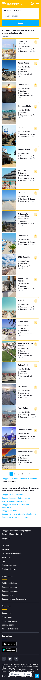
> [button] (29, 474)
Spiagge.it (5, 479)
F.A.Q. (4, 561)
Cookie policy (7, 613)
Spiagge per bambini (9, 511)
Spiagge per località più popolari (14, 599)
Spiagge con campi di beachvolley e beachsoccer (15, 506)
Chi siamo (5, 545)
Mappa (16, 674)
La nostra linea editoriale (11, 553)
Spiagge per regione (9, 587)
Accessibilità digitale (10, 629)
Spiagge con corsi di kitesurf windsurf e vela (19, 514)
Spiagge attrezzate (9, 498)
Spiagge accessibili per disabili (14, 501)
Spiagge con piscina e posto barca (15, 517)
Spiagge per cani (24, 498)
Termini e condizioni (9, 621)
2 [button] (14, 474)
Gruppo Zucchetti (16, 534)
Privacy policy (7, 617)
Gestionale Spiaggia (9, 565)
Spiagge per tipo (8, 595)
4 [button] (22, 474)
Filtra (28, 674)
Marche (15, 479)
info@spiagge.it (15, 671)
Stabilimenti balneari (9, 583)
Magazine (5, 549)
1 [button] (11, 474)
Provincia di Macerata (28, 479)
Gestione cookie (8, 625)
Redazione (6, 557)
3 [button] (18, 474)
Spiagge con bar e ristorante (12, 495)
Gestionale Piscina (9, 569)
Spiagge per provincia (10, 591)
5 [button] (26, 474)
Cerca (20, 23)
